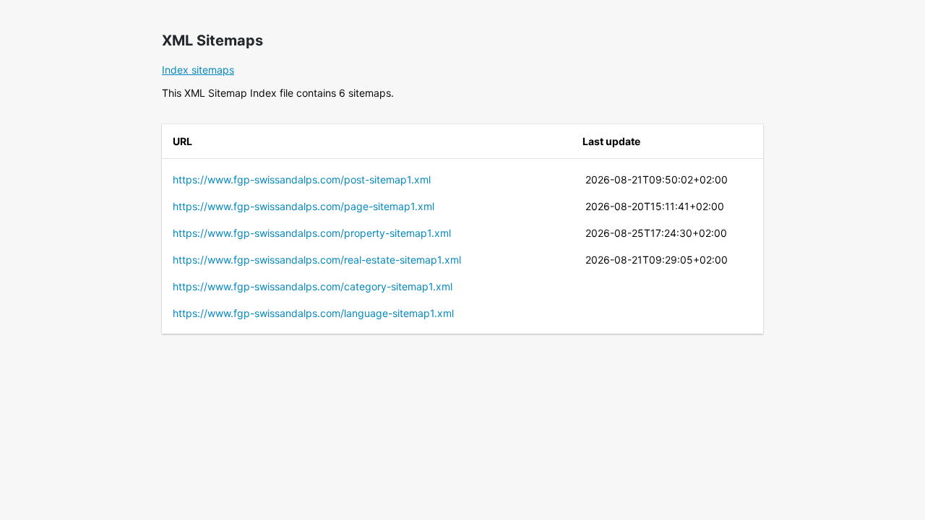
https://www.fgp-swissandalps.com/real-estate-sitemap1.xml (317, 260)
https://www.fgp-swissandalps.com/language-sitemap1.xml (313, 313)
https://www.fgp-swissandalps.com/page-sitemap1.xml (303, 206)
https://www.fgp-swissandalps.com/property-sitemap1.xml (312, 233)
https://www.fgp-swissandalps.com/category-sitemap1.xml (312, 286)
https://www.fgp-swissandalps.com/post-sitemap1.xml (302, 179)
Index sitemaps (198, 70)
